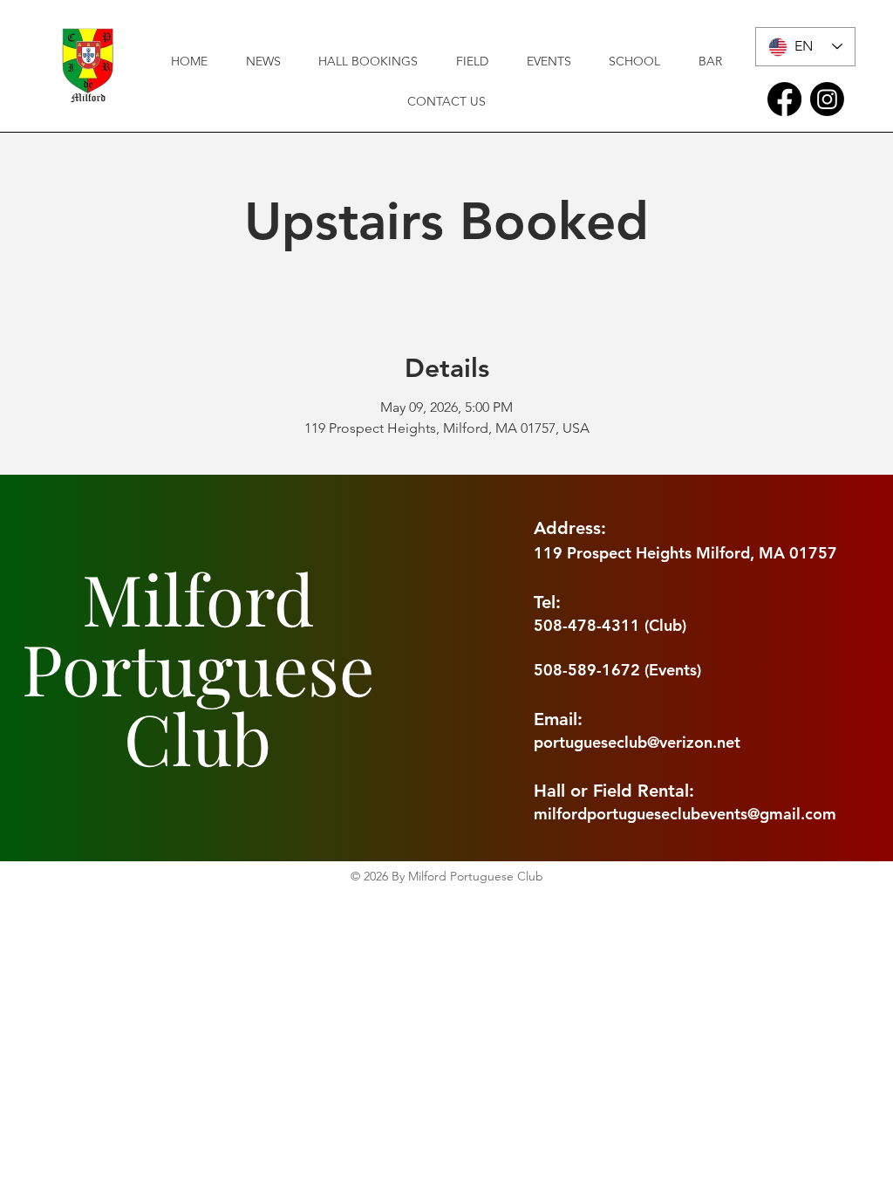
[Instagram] (827, 99)
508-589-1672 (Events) (617, 670)
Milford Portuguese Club (198, 667)
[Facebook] (784, 99)
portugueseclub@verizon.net (637, 742)
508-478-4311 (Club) (610, 625)
